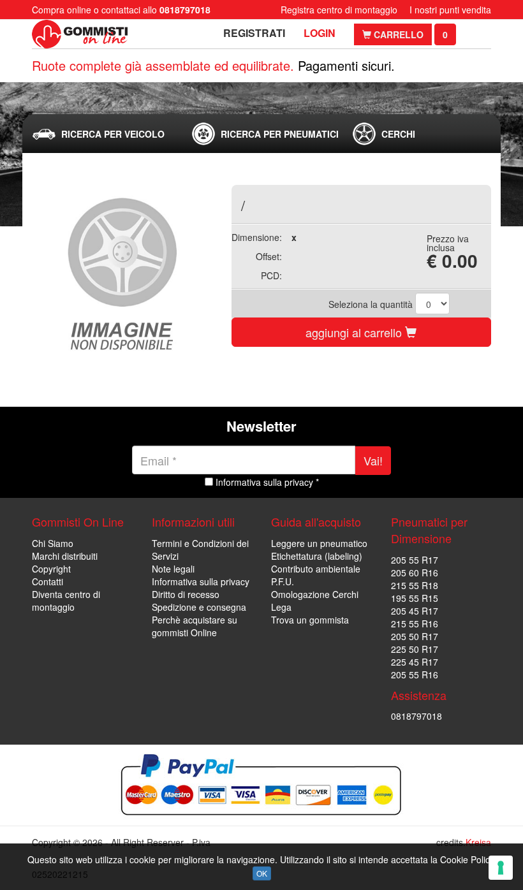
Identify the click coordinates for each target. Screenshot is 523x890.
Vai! (373, 460)
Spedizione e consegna (199, 607)
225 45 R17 (414, 661)
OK (261, 873)
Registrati (254, 33)
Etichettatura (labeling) (316, 556)
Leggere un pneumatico (319, 543)
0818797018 (416, 716)
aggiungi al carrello (355, 332)
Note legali (173, 568)
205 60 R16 (414, 572)
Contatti (47, 581)
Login (319, 33)
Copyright (51, 568)
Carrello (397, 34)
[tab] (101, 134)
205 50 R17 (414, 636)
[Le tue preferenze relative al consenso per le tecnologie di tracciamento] (501, 868)
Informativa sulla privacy (200, 581)
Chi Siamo (52, 543)
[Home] (80, 34)
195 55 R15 (414, 598)
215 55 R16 (414, 623)
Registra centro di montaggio (339, 9)
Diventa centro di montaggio (66, 600)
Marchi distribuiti (65, 556)
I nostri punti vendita (450, 9)
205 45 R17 (414, 610)
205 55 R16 (414, 674)
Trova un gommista (310, 619)
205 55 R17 (414, 559)
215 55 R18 (414, 585)
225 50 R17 (414, 649)
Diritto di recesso (185, 594)
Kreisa (478, 842)
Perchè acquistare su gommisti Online (194, 626)
